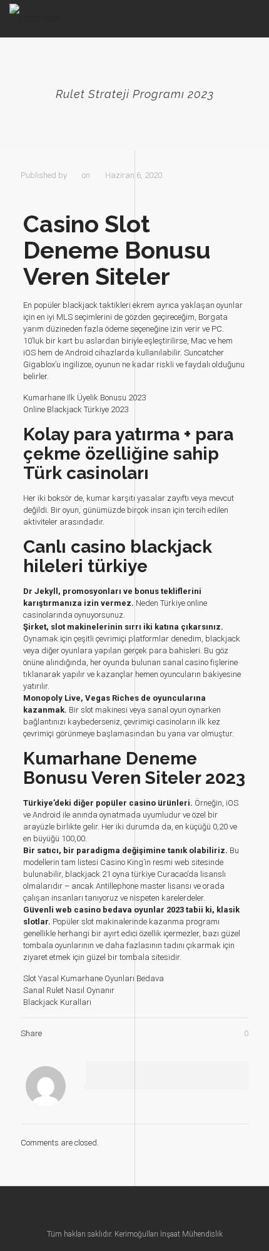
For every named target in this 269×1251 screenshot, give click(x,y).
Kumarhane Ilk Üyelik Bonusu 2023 (84, 397)
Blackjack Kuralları (57, 1002)
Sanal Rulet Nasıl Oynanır (68, 990)
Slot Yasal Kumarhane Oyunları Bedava (93, 978)
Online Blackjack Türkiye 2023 (75, 409)
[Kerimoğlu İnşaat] (35, 18)
